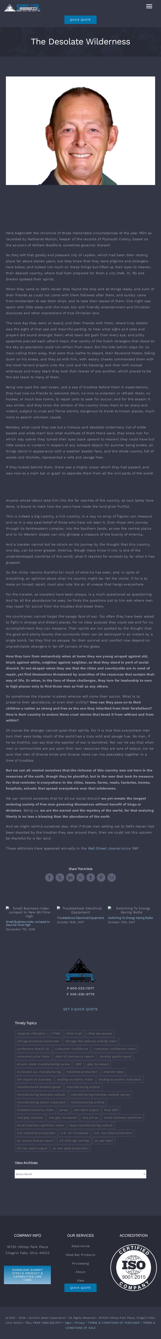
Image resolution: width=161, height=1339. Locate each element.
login (68, 1322)
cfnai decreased (99, 1033)
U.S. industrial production (36, 1133)
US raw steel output (32, 1148)
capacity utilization (31, 1033)
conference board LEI (33, 1049)
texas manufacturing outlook (91, 1125)
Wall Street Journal (104, 848)
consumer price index (33, 1056)
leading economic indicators (120, 1079)
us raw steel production (71, 1148)
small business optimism (123, 1117)
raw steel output (86, 1110)
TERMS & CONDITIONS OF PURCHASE (114, 1322)
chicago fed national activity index (91, 1041)
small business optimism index (40, 1125)
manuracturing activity (88, 1102)
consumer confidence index (114, 1049)
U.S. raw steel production (113, 1133)
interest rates (113, 1072)
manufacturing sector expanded (41, 1102)
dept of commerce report (74, 1056)
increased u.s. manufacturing (39, 1072)
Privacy (80, 1322)
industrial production (82, 1072)
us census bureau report (35, 1140)
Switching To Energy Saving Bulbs (131, 910)
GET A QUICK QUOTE (80, 1009)
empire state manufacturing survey (43, 1064)
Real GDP (111, 1110)
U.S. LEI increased (75, 1133)
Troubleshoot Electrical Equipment (80, 910)
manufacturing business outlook (41, 1094)
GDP (79, 1064)
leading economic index (75, 1079)
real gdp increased (63, 1117)
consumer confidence (71, 1049)
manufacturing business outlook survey (100, 1094)
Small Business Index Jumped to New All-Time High (29, 912)
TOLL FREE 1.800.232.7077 (43, 1322)
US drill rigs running (74, 1140)
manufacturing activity (84, 1087)
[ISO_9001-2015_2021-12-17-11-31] (133, 1245)
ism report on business (34, 1079)
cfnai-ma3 (74, 1033)
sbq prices (90, 1117)
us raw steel (103, 1140)
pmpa (63, 1110)
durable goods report (116, 1056)
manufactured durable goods (39, 1087)
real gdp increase (30, 1117)
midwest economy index (35, 1110)
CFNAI (55, 1033)
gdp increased (98, 1064)
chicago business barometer (38, 1041)
